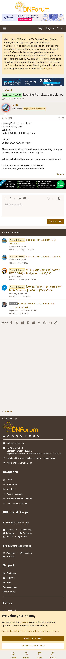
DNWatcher (13, 247)
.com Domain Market (28, 310)
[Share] (59, 118)
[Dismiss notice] (61, 37)
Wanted (22, 247)
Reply (61, 174)
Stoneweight (14, 293)
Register (48, 68)
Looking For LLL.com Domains (43, 256)
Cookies (8, 419)
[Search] (62, 28)
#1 (63, 118)
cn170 (7, 99)
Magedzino (13, 310)
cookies (24, 622)
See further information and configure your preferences (30, 631)
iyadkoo (12, 277)
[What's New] (58, 28)
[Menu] (4, 28)
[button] (5, 198)
